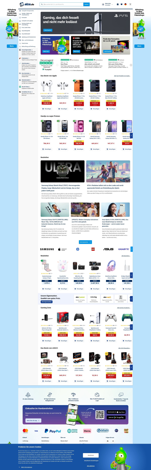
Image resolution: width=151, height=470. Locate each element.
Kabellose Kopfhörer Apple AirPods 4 (46, 97)
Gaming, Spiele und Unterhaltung (26, 24)
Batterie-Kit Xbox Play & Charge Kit (46, 329)
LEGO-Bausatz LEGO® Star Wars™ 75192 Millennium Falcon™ (62, 369)
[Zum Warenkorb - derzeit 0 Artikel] (130, 4)
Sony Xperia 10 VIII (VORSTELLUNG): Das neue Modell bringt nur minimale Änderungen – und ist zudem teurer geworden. (115, 223)
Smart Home (25, 43)
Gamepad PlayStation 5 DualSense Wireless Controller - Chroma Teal (127, 329)
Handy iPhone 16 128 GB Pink (79, 137)
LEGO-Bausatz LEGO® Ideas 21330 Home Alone (46, 369)
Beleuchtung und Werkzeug (28, 46)
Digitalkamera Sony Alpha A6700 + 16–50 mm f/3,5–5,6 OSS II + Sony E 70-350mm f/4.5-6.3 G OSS (95, 277)
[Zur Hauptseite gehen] (27, 4)
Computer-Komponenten (28, 10)
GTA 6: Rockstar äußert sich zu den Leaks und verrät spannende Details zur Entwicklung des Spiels (105, 186)
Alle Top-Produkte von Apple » (122, 76)
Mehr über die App (32, 420)
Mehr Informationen (26, 467)
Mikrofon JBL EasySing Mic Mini (79, 277)
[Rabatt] (106, 353)
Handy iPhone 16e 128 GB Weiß (63, 137)
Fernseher (24, 17)
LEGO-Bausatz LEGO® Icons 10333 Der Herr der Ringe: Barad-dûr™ (111, 369)
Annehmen (91, 455)
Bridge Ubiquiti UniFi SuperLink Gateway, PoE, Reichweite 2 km (127, 277)
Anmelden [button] (107, 5)
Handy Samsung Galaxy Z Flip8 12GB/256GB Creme (46, 277)
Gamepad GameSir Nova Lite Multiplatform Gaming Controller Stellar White (111, 329)
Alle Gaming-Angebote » (123, 307)
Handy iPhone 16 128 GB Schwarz (47, 137)
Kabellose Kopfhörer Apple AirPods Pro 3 (63, 97)
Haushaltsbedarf (26, 33)
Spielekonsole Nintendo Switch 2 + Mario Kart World (62, 329)
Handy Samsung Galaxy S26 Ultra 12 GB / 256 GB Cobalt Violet (111, 137)
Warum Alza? (64, 441)
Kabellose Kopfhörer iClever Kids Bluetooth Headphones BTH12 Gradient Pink (111, 277)
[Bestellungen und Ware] (118, 4)
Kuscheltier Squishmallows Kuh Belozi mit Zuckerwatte (62, 277)
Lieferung (25, 441)
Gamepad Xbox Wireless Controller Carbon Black (78, 329)
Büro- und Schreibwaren (28, 40)
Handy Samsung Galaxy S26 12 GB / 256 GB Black (95, 137)
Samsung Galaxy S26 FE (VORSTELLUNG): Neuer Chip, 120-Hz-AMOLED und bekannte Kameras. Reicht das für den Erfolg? (55, 223)
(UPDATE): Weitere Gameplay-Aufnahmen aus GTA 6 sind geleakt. (85, 221)
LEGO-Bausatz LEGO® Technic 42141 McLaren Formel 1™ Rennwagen (78, 369)
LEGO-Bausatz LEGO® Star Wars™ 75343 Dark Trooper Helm (94, 369)
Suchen (87, 4)
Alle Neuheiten (84, 242)
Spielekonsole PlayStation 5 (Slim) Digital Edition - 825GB (94, 329)
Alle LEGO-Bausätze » (124, 348)
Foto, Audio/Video (26, 27)
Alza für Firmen (83, 441)
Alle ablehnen (91, 466)
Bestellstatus (45, 441)
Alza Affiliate (83, 444)
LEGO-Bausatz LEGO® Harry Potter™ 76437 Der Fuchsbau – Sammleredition (127, 369)
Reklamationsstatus (47, 444)
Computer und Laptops (27, 20)
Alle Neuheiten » (126, 256)
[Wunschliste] (122, 4)
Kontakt (63, 444)
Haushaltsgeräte (26, 30)
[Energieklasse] (74, 81)
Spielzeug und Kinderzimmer (29, 37)
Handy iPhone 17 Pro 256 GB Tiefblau (95, 97)
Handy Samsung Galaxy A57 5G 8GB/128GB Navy (127, 137)
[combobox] (61, 4)
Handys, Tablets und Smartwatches (27, 14)
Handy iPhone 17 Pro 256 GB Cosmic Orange (79, 97)
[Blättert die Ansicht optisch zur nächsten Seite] (131, 135)
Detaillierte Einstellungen (91, 460)
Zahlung (25, 444)
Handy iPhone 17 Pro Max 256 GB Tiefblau (111, 97)
